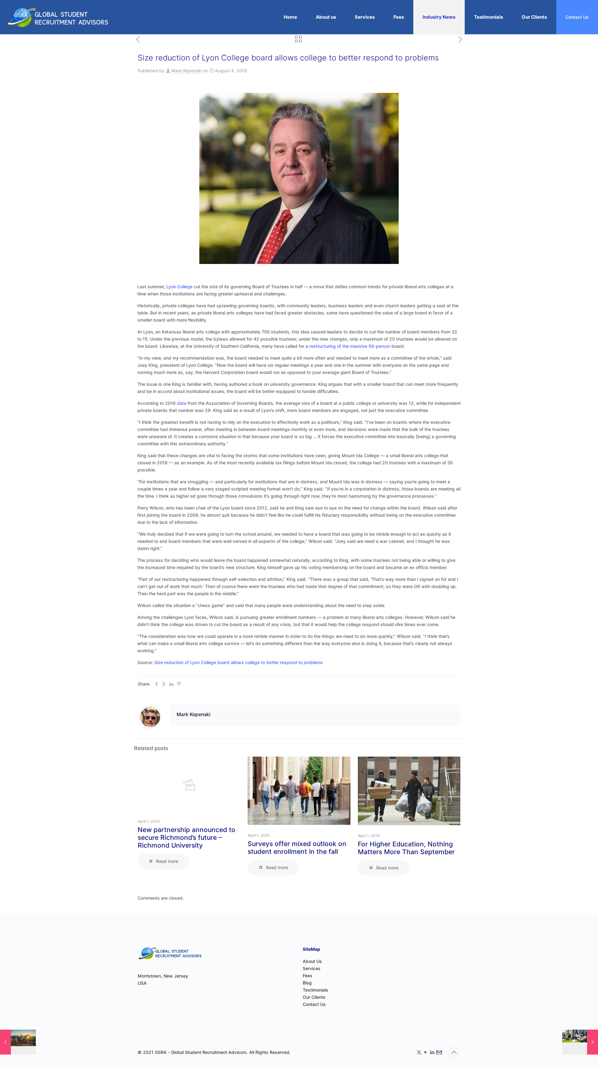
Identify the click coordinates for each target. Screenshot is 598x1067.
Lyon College (179, 286)
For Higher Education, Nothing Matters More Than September (406, 848)
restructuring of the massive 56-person (349, 346)
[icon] (438, 1052)
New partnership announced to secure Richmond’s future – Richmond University (186, 837)
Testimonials (315, 990)
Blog (307, 982)
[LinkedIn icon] (432, 1052)
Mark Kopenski (186, 70)
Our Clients (314, 997)
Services (311, 968)
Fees (307, 975)
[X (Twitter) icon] (419, 1052)
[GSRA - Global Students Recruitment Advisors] (57, 17)
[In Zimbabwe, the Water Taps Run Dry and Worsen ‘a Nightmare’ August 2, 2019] (18, 1042)
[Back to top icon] (453, 1052)
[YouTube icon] (425, 1052)
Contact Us (577, 17)
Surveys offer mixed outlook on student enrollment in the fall (297, 847)
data (181, 403)
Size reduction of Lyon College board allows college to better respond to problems (238, 662)
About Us (312, 961)
